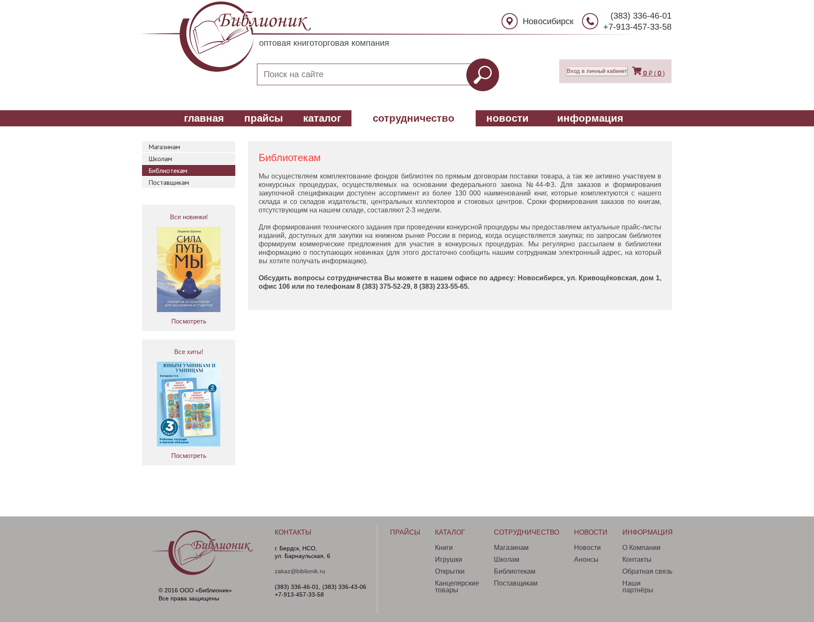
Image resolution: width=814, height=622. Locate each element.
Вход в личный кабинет (597, 71)
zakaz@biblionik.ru (300, 571)
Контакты (293, 532)
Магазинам (164, 146)
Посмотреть (188, 321)
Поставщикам (168, 182)
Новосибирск (548, 21)
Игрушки (448, 559)
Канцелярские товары (457, 587)
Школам (160, 158)
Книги (444, 547)
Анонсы (586, 559)
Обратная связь (647, 571)
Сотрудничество (413, 118)
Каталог (322, 118)
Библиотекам (167, 170)
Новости (507, 118)
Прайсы (263, 118)
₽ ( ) (654, 73)
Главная (204, 118)
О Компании (641, 547)
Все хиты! (188, 351)
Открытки (450, 571)
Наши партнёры (637, 587)
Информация (590, 118)
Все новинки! (189, 216)
